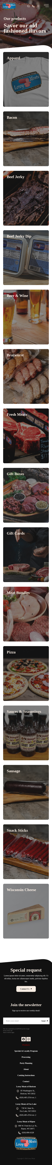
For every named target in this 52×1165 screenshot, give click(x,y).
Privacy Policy (6, 1030)
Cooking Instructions (26, 1075)
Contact (26, 1081)
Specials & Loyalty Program (26, 1051)
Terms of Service (7, 1032)
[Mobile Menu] (46, 6)
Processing (26, 1057)
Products (26, 1045)
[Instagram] (28, 1039)
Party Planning (26, 1063)
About (26, 1069)
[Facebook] (23, 1039)
